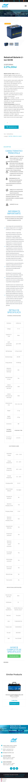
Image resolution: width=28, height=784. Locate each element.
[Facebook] (11, 768)
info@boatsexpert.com (8, 752)
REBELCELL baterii (17, 136)
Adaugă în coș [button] (15, 703)
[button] (3, 1)
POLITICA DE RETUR (19, 776)
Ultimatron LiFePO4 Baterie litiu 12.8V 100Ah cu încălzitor (14, 695)
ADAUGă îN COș (13, 127)
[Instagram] (14, 768)
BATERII (10, 136)
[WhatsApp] (17, 768)
